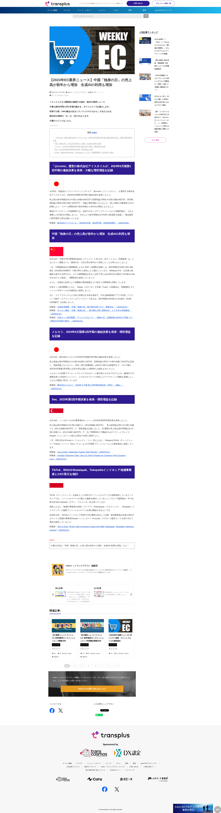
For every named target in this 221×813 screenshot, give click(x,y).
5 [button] (95, 665)
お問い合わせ (138, 3)
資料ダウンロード (90, 767)
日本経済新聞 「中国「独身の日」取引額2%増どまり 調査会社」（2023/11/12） (93, 307)
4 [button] (88, 665)
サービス (67, 10)
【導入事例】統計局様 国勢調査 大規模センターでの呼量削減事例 (161, 64)
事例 (130, 10)
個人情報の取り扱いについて (95, 770)
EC (53, 95)
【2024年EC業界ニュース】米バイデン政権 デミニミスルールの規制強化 (120, 638)
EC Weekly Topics (62, 95)
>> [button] (117, 665)
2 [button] (74, 665)
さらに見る (155, 140)
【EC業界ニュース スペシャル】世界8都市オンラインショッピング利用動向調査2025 (92, 638)
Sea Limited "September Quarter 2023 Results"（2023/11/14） (84, 452)
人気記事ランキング (73, 767)
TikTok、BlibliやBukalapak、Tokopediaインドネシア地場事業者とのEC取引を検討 (84, 152)
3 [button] (81, 665)
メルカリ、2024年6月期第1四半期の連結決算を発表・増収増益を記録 (80, 146)
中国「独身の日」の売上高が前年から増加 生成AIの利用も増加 (78, 144)
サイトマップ (129, 770)
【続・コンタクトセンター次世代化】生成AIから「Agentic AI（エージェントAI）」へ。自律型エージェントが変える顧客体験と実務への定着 (161, 122)
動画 (144, 10)
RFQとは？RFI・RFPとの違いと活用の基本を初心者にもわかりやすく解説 (161, 100)
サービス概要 (52, 10)
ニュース (101, 10)
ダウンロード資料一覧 (163, 3)
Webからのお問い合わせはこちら (92, 689)
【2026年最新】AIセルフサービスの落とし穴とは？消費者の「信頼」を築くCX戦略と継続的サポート (161, 82)
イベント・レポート (84, 10)
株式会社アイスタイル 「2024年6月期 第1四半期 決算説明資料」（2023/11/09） (93, 223)
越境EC (56, 657)
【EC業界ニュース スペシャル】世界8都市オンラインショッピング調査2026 (63, 638)
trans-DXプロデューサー (164, 10)
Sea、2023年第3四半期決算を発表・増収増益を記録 (74, 149)
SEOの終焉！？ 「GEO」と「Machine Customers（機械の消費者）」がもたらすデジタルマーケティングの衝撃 (161, 46)
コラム (115, 10)
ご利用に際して (148, 767)
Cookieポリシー (115, 770)
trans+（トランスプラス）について (113, 767)
